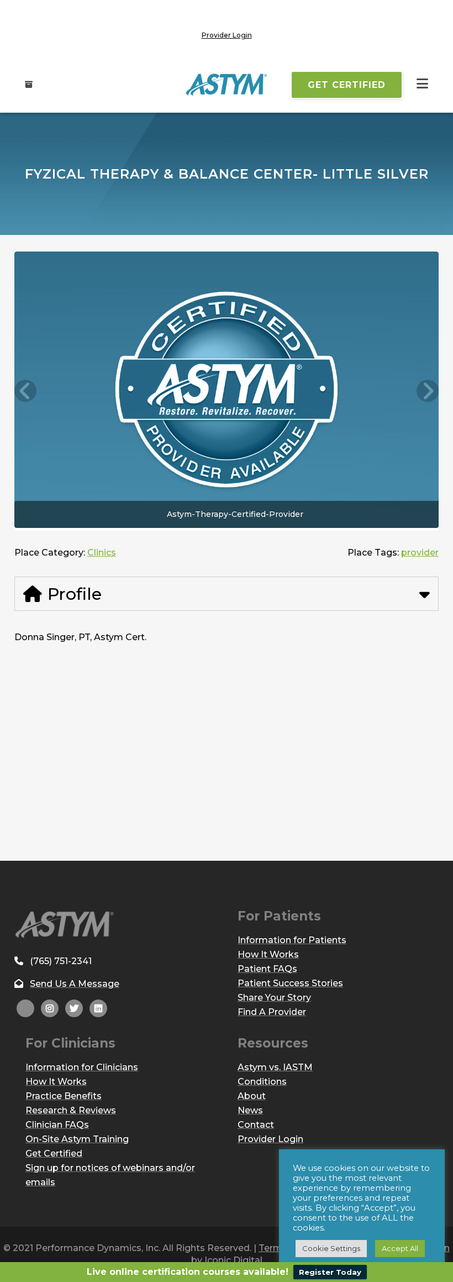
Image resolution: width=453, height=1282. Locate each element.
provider (420, 552)
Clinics (101, 552)
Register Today (330, 1272)
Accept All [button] (400, 1248)
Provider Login (227, 35)
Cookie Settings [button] (331, 1248)
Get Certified (347, 85)
